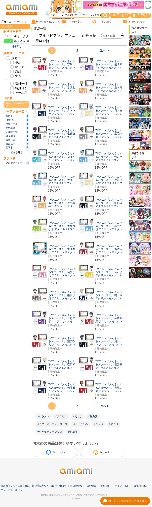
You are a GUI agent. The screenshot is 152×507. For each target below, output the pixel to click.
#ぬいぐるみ (80, 424)
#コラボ (98, 424)
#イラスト (43, 416)
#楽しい (77, 416)
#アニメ (113, 424)
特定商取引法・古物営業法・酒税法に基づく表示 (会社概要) (33, 485)
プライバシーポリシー (13, 490)
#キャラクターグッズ (49, 431)
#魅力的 (93, 416)
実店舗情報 (76, 485)
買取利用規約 (141, 485)
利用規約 (105, 485)
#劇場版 (72, 431)
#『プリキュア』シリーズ (52, 424)
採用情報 (91, 485)
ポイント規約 (122, 485)
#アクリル (61, 416)
